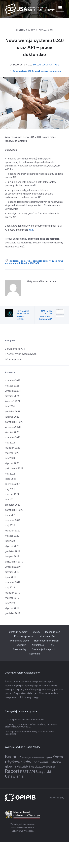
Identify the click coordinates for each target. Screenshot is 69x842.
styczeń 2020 (12, 546)
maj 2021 (10, 489)
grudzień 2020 (12, 504)
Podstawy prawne (23, 636)
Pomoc (51, 766)
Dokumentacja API (22, 71)
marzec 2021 (12, 494)
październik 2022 (14, 468)
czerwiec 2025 (12, 380)
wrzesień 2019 (13, 567)
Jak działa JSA (47, 636)
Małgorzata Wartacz (46, 65)
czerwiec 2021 (12, 484)
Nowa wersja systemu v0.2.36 (23, 316)
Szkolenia (34, 653)
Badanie (13, 757)
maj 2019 (10, 587)
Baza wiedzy (19, 649)
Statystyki (43, 772)
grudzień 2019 (12, 551)
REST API (34, 263)
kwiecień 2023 (12, 447)
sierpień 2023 (12, 432)
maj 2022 (10, 473)
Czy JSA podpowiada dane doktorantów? (24, 719)
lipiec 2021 (10, 479)
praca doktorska (21, 263)
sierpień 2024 (12, 396)
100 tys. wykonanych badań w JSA (45, 316)
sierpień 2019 (12, 572)
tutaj (30, 229)
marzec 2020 (12, 535)
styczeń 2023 (12, 463)
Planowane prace (19, 640)
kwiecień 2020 (12, 530)
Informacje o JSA (28, 758)
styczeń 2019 (12, 608)
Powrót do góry (57, 798)
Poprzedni (23, 311)
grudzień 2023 (12, 411)
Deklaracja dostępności (44, 649)
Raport (12, 771)
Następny (46, 311)
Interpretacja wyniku (43, 758)
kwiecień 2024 (12, 401)
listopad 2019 (12, 556)
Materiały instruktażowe (32, 766)
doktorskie (26, 261)
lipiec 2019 (10, 577)
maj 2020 (10, 525)
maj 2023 (10, 442)
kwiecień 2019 (12, 592)
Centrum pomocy (25, 30)
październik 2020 (14, 510)
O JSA (36, 632)
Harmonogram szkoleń (46, 640)
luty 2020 (10, 541)
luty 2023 (10, 458)
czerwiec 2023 (12, 437)
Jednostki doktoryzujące (45, 261)
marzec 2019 (12, 598)
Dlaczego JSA (52, 632)
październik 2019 (14, 561)
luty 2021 (10, 499)
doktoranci (14, 261)
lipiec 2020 (10, 515)
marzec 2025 (12, 385)
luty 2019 (10, 603)
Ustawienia (14, 776)
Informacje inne (13, 359)
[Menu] (60, 8)
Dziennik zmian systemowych (46, 71)
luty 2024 (10, 406)
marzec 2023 (12, 453)
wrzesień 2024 (13, 391)
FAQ (52, 645)
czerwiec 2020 (12, 520)
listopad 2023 (12, 416)
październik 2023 (14, 422)
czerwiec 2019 (12, 582)
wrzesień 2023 (13, 427)
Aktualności (46, 30)
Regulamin (20, 645)
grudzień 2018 (12, 613)
